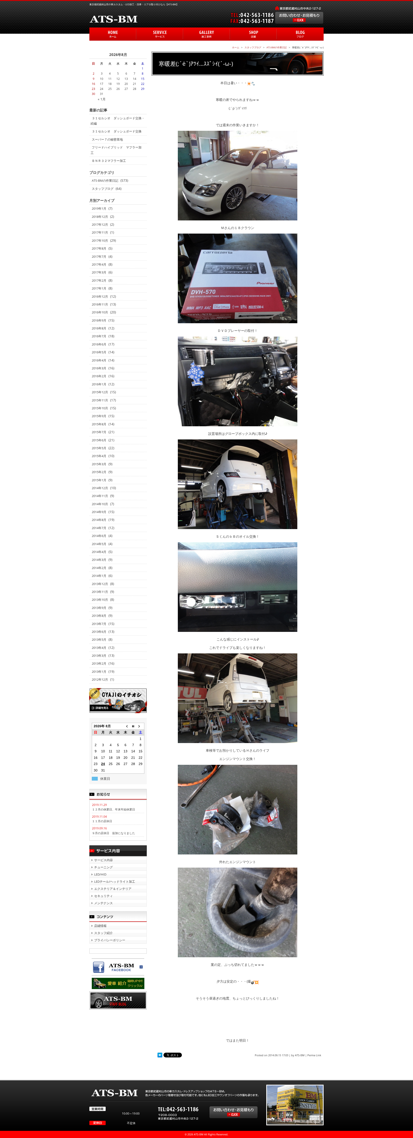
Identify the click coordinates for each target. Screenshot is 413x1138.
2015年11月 (100, 400)
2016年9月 (99, 320)
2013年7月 (99, 624)
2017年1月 (99, 288)
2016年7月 (99, 336)
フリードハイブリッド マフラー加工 (116, 150)
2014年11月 (100, 496)
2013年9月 (99, 608)
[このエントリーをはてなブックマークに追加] (160, 1055)
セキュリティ (103, 896)
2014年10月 (100, 504)
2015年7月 (99, 432)
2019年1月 (99, 208)
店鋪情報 (100, 926)
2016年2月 (99, 376)
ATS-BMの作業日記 (105, 180)
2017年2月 (99, 280)
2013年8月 (99, 615)
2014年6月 (99, 536)
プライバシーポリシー (109, 940)
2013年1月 (99, 671)
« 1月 (102, 99)
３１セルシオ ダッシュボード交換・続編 (118, 121)
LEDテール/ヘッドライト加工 (114, 881)
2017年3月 (99, 272)
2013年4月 (99, 648)
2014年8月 (99, 520)
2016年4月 (99, 360)
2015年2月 (99, 472)
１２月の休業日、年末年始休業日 (113, 809)
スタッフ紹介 (103, 933)
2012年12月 (100, 679)
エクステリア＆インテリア (112, 888)
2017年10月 (100, 240)
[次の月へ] (140, 726)
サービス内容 (103, 860)
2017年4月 (99, 264)
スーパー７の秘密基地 (107, 139)
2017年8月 (99, 248)
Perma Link (314, 1055)
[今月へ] (133, 726)
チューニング (103, 867)
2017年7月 (99, 256)
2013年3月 (99, 655)
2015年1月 (99, 480)
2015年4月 (99, 456)
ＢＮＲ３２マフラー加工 (109, 161)
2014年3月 (99, 560)
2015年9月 (99, 416)
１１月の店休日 (102, 821)
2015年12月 (100, 392)
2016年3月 (99, 368)
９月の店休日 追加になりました (113, 833)
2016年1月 (99, 384)
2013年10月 (100, 599)
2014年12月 (100, 488)
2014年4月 (99, 552)
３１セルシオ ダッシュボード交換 (116, 131)
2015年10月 (100, 408)
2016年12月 (100, 296)
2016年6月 (99, 344)
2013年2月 (99, 663)
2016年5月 (99, 352)
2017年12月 (100, 224)
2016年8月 (99, 328)
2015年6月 (99, 440)
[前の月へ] (125, 726)
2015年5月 (99, 448)
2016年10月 (100, 312)
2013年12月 (100, 584)
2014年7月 (99, 528)
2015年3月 (99, 464)
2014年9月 (99, 512)
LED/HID (100, 874)
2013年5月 (99, 639)
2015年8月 (99, 424)
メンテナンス (103, 903)
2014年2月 (99, 568)
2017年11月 (100, 232)
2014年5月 (99, 544)
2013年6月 (99, 631)
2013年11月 (100, 592)
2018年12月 (100, 216)
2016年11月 (100, 304)
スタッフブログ (103, 188)
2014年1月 (99, 576)
